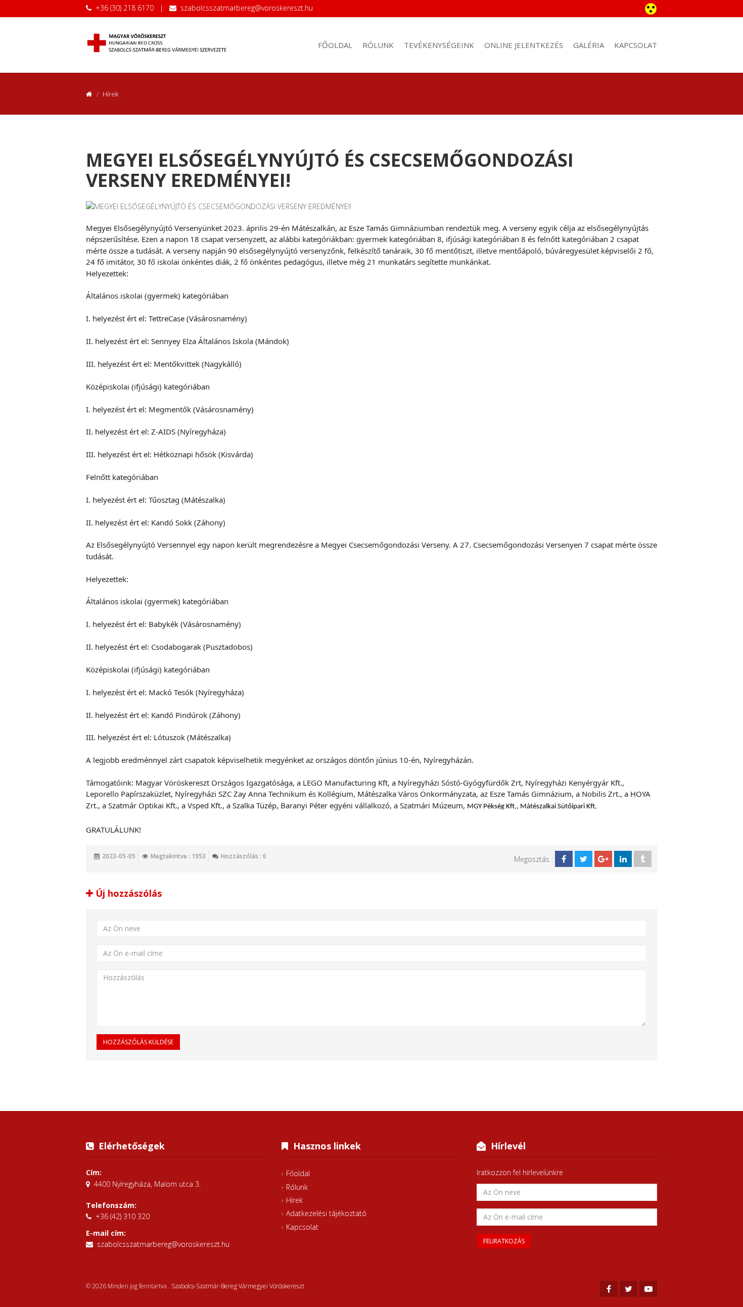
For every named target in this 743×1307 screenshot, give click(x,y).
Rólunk (378, 45)
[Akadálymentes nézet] (650, 9)
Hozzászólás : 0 (243, 856)
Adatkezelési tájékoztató (326, 1213)
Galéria (588, 45)
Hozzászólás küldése (138, 1042)
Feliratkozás (504, 1241)
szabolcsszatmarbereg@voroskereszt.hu (246, 8)
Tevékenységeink (439, 45)
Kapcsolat (635, 45)
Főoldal (335, 45)
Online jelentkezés (523, 45)
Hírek (294, 1200)
